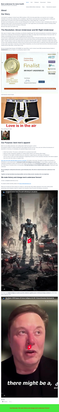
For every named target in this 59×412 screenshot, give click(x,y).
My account (43, 2)
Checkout (36, 2)
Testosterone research (51, 6)
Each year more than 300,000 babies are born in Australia (13, 160)
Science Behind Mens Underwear (33, 6)
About (27, 2)
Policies (49, 2)
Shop (43, 6)
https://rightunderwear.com (25, 183)
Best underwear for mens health (12, 4)
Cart (32, 2)
